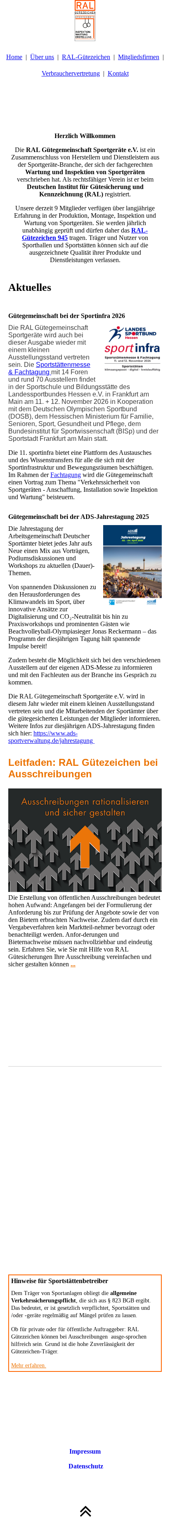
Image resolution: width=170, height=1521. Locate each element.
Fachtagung (65, 474)
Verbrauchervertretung (71, 73)
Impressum (85, 1451)
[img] (85, 20)
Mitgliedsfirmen (138, 56)
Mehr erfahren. (28, 1365)
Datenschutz (85, 1466)
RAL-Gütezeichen (86, 56)
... (73, 964)
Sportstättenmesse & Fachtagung (49, 368)
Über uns (42, 56)
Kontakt (118, 73)
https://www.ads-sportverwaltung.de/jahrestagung (51, 737)
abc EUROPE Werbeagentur (98, 1436)
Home (14, 56)
